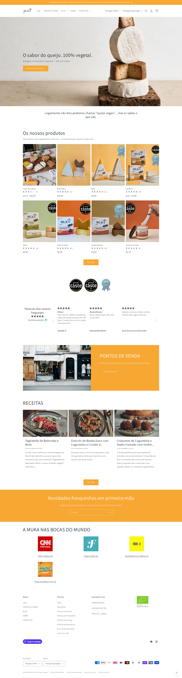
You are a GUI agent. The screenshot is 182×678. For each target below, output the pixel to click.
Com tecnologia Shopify (39, 672)
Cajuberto (129, 189)
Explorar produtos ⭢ (36, 68)
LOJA (25, 603)
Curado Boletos (97, 245)
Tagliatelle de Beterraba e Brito (42, 442)
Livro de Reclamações (66, 629)
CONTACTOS (27, 620)
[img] (37, 316)
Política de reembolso (57, 672)
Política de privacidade (74, 672)
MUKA (30, 672)
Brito (93, 189)
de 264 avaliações (36, 320)
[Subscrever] (110, 512)
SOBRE (25, 616)
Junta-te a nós (63, 633)
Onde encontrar (110, 371)
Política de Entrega (64, 620)
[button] (64, 10)
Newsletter (61, 607)
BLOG (25, 611)
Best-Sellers (61, 189)
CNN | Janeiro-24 (45, 556)
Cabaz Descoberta (29, 189)
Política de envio (103, 672)
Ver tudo (91, 262)
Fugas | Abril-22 (91, 556)
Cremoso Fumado (132, 245)
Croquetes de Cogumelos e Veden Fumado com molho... (135, 442)
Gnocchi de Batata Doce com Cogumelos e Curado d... (89, 442)
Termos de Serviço (64, 611)
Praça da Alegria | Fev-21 (45, 581)
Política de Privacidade (66, 616)
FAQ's (59, 603)
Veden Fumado (62, 245)
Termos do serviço (90, 672)
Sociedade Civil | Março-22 (136, 556)
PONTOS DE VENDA (30, 607)
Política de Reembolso (66, 624)
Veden (25, 245)
